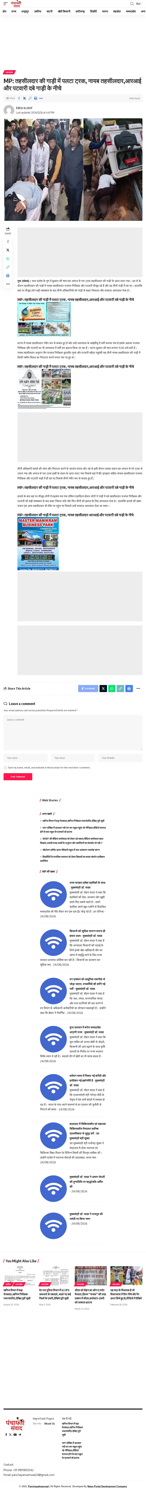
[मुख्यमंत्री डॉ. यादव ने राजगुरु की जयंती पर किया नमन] (53, 1225)
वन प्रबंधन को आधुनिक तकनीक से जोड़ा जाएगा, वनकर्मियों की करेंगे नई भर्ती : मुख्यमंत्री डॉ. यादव (87, 983)
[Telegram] (20, 1434)
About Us (49, 1423)
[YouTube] (15, 1434)
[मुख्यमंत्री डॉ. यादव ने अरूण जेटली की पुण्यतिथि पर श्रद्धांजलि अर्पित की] (53, 1188)
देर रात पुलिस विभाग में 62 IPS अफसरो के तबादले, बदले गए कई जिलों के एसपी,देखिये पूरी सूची (55, 1294)
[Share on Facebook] (18, 98)
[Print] (35, 98)
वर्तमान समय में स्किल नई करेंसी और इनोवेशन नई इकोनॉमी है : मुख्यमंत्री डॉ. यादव (88, 1080)
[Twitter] (10, 1434)
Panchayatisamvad (38, 1486)
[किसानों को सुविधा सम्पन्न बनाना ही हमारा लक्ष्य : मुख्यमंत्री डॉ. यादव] (53, 942)
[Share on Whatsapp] (8, 258)
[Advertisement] (73, 41)
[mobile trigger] (7, 3)
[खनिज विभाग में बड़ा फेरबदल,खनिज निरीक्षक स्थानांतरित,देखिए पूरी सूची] (20, 1275)
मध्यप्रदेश (9, 72)
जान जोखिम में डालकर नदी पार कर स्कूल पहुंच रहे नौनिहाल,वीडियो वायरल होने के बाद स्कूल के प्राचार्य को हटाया (72, 1450)
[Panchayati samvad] (16, 3)
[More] (40, 98)
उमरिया (8, 1284)
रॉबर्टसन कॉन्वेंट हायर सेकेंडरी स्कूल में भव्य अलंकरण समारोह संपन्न (71, 849)
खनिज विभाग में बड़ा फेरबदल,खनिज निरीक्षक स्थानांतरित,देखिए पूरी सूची (73, 820)
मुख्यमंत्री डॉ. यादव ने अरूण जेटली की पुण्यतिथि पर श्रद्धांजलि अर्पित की (87, 1181)
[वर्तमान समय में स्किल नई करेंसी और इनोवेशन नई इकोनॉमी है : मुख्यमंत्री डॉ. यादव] (53, 1087)
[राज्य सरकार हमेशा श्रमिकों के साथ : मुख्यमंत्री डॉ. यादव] (53, 894)
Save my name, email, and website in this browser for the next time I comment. (49, 767)
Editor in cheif (24, 107)
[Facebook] (6, 1434)
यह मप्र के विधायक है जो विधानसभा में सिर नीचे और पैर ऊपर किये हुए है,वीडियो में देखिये (126, 1294)
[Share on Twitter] (24, 98)
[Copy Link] (29, 98)
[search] (131, 4)
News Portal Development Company (107, 1486)
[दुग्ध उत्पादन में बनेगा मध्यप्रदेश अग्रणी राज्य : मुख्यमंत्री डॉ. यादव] (53, 1039)
